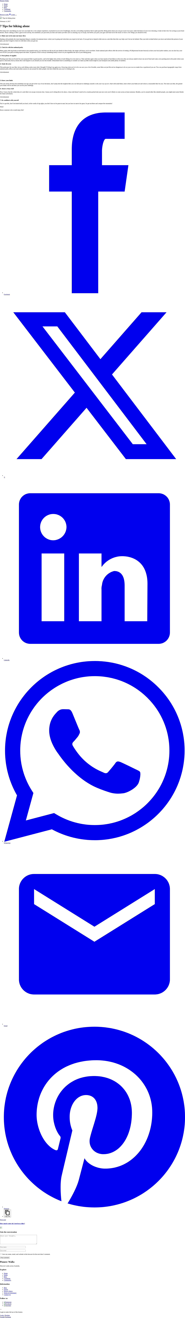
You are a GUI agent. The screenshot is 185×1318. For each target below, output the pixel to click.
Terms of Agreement (10, 1293)
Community (7, 11)
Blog (5, 7)
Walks (6, 6)
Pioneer (4, 1)
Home (6, 4)
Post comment (5, 1257)
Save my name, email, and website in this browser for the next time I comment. (26, 1254)
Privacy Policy (8, 1291)
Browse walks (4, 14)
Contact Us (7, 1295)
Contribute (7, 9)
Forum (6, 1289)
